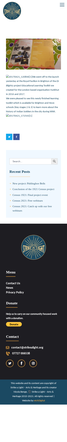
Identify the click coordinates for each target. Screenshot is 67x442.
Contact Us (13, 283)
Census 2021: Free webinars (28, 200)
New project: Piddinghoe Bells (29, 183)
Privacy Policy (15, 292)
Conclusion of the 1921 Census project (33, 189)
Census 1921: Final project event (30, 194)
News (9, 288)
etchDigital (39, 400)
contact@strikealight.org (27, 347)
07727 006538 (21, 353)
